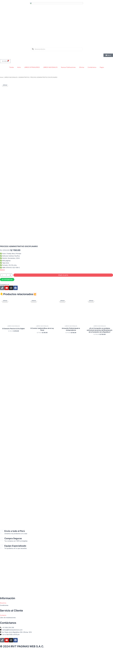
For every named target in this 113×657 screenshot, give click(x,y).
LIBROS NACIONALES (50, 67)
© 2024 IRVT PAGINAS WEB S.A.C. (22, 646)
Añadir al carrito (63, 275)
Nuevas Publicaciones (68, 67)
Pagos (102, 67)
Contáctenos (92, 67)
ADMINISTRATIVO (24, 77)
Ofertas (81, 67)
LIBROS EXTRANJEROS (32, 67)
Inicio (19, 67)
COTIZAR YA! (8, 279)
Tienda (11, 67)
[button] (7, 279)
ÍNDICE (2, 270)
